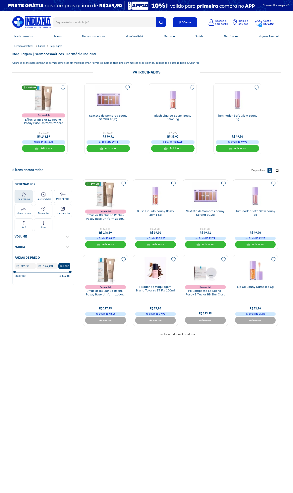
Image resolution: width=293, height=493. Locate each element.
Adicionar (46, 148)
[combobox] (109, 22)
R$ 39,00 (20, 275)
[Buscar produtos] (161, 22)
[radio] (269, 170)
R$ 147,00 (64, 275)
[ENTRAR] (217, 22)
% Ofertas (185, 22)
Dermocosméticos (23, 46)
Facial (41, 46)
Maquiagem (55, 46)
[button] (271, 22)
